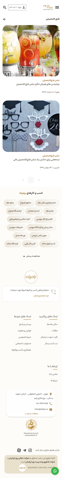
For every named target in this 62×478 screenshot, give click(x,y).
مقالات (55, 331)
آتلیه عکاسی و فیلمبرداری (19, 219)
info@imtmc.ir (41, 409)
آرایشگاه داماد (12, 244)
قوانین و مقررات (24, 331)
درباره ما (54, 381)
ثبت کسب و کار (51, 344)
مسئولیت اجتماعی (23, 344)
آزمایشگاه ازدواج (14, 211)
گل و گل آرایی (29, 244)
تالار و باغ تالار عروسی (44, 219)
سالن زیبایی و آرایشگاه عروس (41, 227)
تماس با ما (53, 374)
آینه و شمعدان (33, 211)
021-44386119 (42, 403)
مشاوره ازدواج (25, 203)
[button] (57, 7)
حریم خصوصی (24, 337)
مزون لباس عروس (39, 235)
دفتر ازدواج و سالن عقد (47, 203)
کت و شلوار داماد (48, 244)
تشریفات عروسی (16, 227)
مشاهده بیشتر (33, 256)
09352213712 (41, 296)
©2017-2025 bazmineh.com (41, 468)
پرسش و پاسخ (25, 324)
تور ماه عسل (20, 235)
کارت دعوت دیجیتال (49, 337)
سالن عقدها (52, 324)
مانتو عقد (50, 211)
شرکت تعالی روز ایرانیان (19, 458)
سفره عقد (10, 203)
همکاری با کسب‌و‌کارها (21, 350)
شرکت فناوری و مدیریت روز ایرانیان (40, 462)
